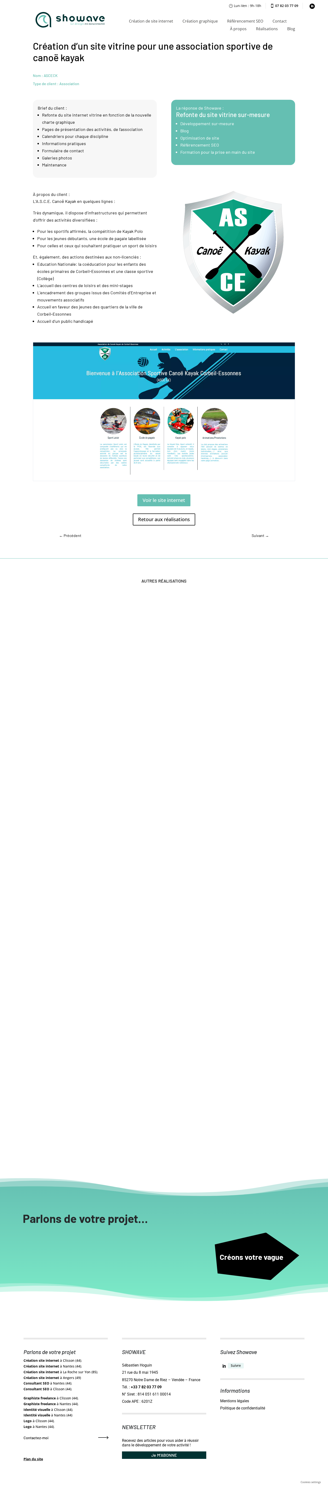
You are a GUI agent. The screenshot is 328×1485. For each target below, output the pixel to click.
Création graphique (200, 21)
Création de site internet (151, 21)
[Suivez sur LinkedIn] (312, 6)
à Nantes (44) (52, 1366)
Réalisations (267, 28)
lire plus (45, 772)
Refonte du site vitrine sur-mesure (223, 114)
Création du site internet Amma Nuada (74, 1142)
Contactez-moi (36, 1437)
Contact (280, 21)
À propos (238, 28)
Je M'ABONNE (164, 1455)
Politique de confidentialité (242, 1408)
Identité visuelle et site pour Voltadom (74, 953)
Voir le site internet (164, 500)
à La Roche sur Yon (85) (60, 1372)
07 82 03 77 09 (286, 5)
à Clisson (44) (52, 1360)
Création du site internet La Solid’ (70, 764)
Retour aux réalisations (164, 519)
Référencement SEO (245, 21)
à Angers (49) (52, 1377)
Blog (291, 28)
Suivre (236, 1365)
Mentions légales (234, 1401)
